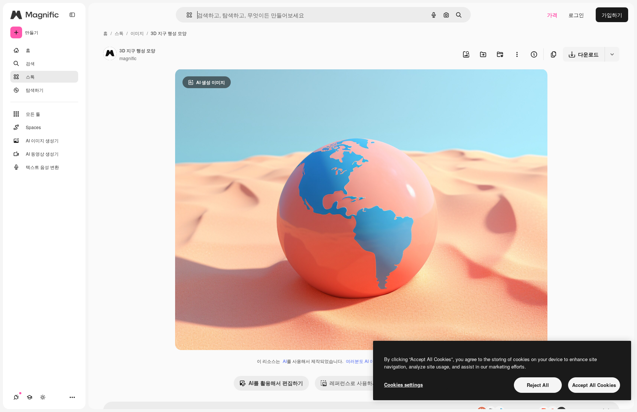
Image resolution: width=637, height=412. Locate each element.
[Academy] (29, 397)
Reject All (538, 384)
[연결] (16, 397)
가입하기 (612, 14)
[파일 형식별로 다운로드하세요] (612, 54)
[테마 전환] (43, 397)
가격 (552, 14)
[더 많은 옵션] (516, 54)
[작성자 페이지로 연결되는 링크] (109, 54)
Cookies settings (403, 384)
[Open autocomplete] (186, 15)
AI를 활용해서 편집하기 (275, 383)
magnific (127, 58)
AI (285, 361)
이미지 (137, 33)
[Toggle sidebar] (72, 15)
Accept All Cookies (594, 384)
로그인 (576, 14)
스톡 (119, 33)
